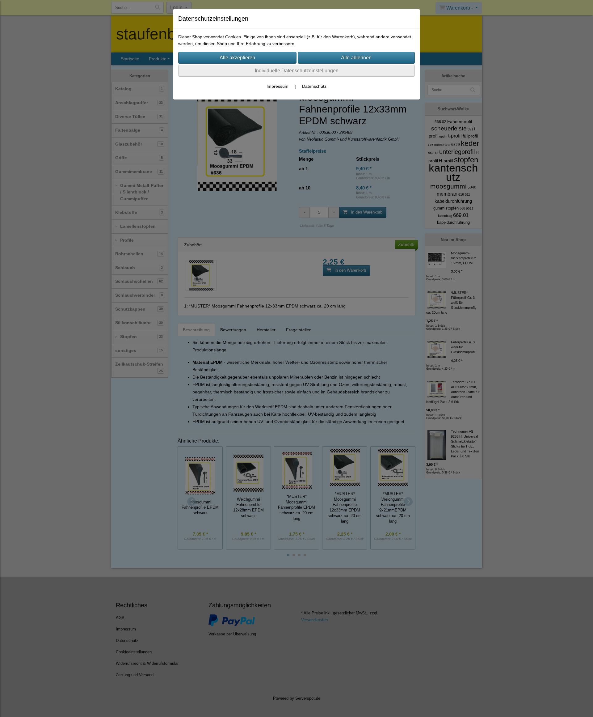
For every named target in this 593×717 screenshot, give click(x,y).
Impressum (277, 86)
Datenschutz (314, 86)
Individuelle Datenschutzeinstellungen (297, 70)
